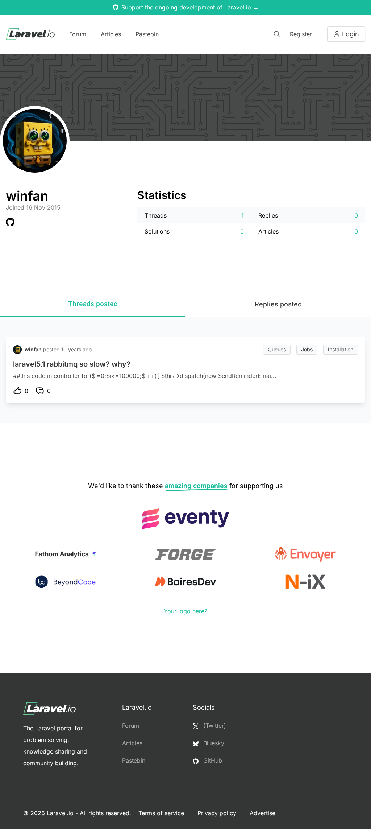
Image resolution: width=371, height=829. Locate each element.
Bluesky (212, 743)
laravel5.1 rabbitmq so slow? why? (71, 364)
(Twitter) (213, 725)
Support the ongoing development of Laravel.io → (190, 7)
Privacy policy (217, 813)
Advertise (262, 813)
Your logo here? (185, 611)
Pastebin (147, 34)
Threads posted (93, 304)
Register (301, 34)
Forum (77, 34)
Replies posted (278, 304)
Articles (111, 34)
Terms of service (162, 813)
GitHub (211, 760)
